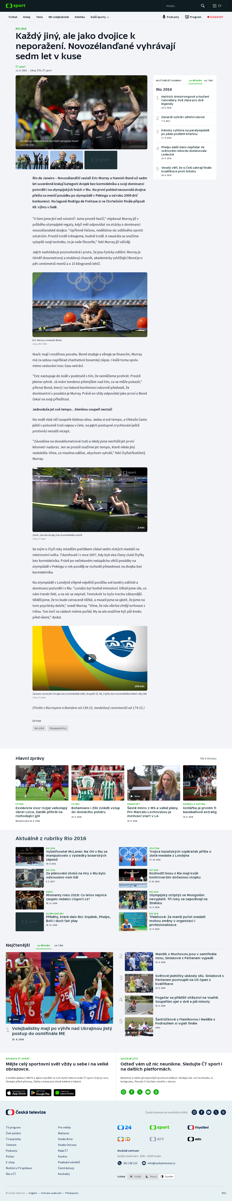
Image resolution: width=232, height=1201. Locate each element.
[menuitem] (13, 17)
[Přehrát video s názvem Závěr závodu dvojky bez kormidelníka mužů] (89, 499)
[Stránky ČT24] (124, 1128)
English (33, 1193)
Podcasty (11, 1150)
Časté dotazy (66, 1168)
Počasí (10, 1156)
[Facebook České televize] (201, 1112)
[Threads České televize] (223, 1112)
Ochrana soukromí (51, 1193)
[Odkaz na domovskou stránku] (21, 6)
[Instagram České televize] (194, 1112)
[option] (135, 1176)
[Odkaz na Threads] (156, 1092)
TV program (13, 1127)
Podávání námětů (69, 1162)
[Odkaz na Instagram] (124, 1092)
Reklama (63, 1133)
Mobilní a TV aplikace (19, 1168)
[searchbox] (182, 6)
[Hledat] (203, 6)
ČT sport (20, 66)
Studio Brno (65, 1139)
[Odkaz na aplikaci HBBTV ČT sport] (64, 1092)
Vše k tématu (208, 758)
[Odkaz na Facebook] (132, 1092)
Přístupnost (71, 1193)
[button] (89, 499)
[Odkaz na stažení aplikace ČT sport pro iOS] (17, 1092)
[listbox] (151, 1176)
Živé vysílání (13, 1133)
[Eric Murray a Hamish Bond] (89, 304)
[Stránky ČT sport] (159, 1128)
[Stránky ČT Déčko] (123, 1140)
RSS (224, 1193)
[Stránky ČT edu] (194, 1140)
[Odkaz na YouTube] (148, 1092)
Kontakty (64, 1174)
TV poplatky (13, 1139)
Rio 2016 (21, 28)
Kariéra (62, 1156)
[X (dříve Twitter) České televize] (216, 1112)
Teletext (11, 1145)
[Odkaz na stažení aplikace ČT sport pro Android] (40, 1092)
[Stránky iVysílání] (198, 1128)
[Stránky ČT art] (157, 1140)
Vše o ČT (11, 1174)
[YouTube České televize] (209, 1112)
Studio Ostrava (67, 1145)
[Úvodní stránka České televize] (26, 1112)
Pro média (64, 1127)
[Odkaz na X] (140, 1092)
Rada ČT (63, 1150)
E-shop (10, 1162)
